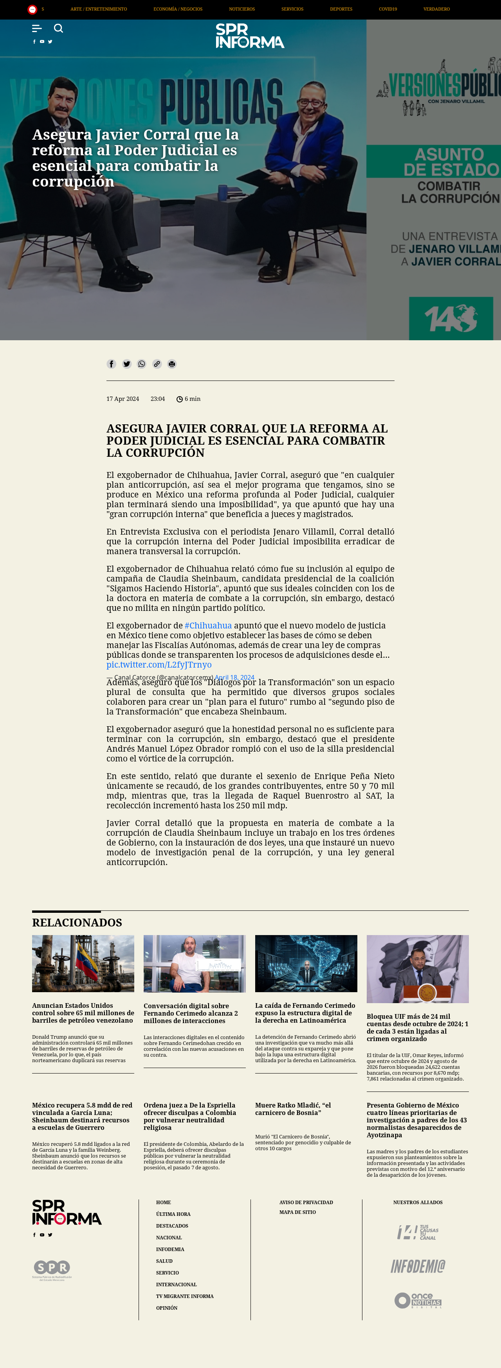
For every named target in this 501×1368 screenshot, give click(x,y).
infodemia (170, 1249)
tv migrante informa (185, 1296)
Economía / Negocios (69, 9)
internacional (176, 1284)
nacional (169, 1237)
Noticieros (134, 9)
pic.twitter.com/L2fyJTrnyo (159, 664)
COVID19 (280, 9)
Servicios (184, 9)
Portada (435, 9)
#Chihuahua (208, 625)
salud (164, 1261)
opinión (166, 1308)
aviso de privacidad (306, 1202)
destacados (172, 1226)
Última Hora (383, 9)
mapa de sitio (297, 1212)
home (163, 1202)
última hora (173, 1214)
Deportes (233, 9)
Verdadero (328, 9)
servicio (167, 1272)
